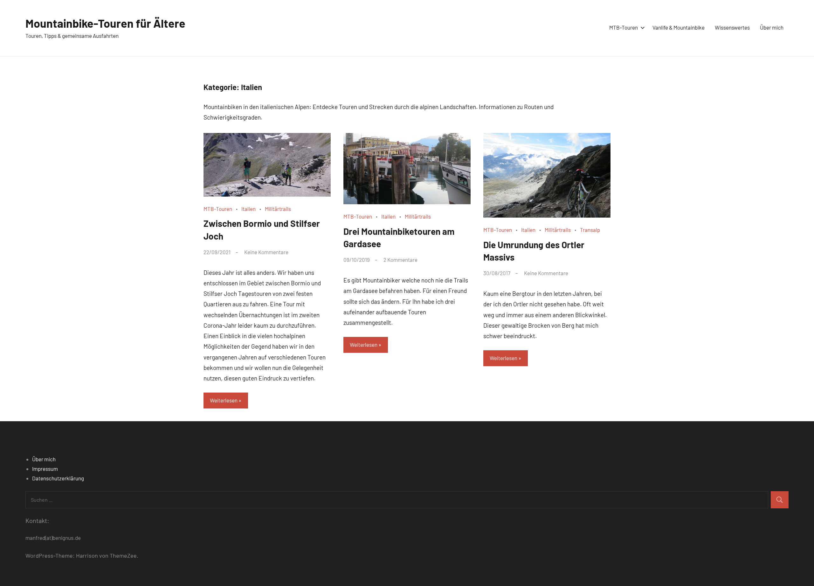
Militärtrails (278, 209)
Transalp (590, 230)
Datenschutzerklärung (58, 478)
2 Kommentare (400, 259)
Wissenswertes (732, 27)
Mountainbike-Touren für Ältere (105, 23)
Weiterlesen (224, 400)
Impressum (45, 468)
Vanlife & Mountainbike (678, 27)
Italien (248, 209)
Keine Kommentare (266, 252)
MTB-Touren (623, 27)
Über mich (771, 27)
